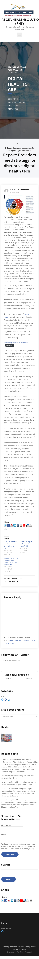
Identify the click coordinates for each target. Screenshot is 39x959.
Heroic (15, 949)
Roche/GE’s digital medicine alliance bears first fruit (26, 544)
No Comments (12, 579)
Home (19, 144)
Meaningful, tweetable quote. (17, 676)
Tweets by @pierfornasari (10, 661)
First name (6, 825)
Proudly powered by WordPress (16, 947)
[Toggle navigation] (19, 35)
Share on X (29, 678)
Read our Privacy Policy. (25, 849)
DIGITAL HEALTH (11, 582)
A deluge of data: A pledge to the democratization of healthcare (11, 561)
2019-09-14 (14, 192)
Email (4, 834)
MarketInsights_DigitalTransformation (16, 343)
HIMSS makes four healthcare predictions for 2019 (10, 545)
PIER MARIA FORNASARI (19, 189)
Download (9, 345)
